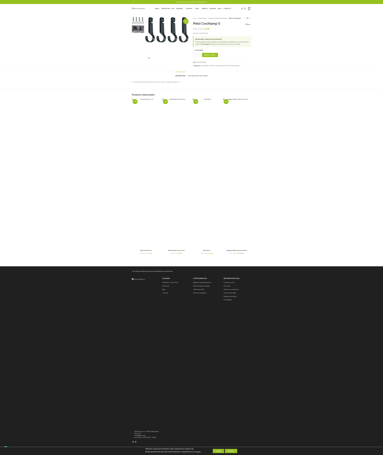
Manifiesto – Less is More (170, 282)
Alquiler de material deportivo (202, 282)
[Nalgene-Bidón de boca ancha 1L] (237, 173)
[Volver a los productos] (247, 18)
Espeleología (202, 18)
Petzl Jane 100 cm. (146, 250)
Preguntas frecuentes (230, 296)
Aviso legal (227, 286)
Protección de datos (230, 293)
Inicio (194, 18)
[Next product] (250, 18)
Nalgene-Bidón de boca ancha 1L (237, 250)
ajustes (198, 452)
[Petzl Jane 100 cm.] (146, 173)
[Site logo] (138, 8)
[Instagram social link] (135, 441)
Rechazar (231, 451)
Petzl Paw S (206, 250)
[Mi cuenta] (242, 9)
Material (218, 66)
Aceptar (218, 451)
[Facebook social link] (133, 441)
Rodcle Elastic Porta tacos (176, 250)
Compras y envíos (229, 282)
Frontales (212, 66)
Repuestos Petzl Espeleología (217, 18)
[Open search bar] (245, 8)
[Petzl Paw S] (207, 173)
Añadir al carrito (210, 55)
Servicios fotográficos (200, 293)
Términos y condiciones (231, 289)
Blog (163, 289)
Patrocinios (165, 286)
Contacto (165, 293)
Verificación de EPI (198, 289)
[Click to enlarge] (149, 57)
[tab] (180, 75)
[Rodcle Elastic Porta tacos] (176, 173)
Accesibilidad (228, 300)
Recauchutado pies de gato (201, 286)
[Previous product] (245, 18)
